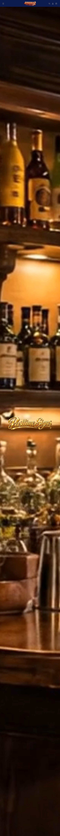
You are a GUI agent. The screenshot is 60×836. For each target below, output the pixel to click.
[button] (3, 3)
